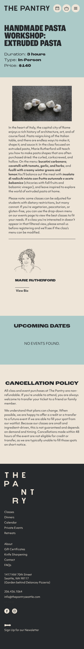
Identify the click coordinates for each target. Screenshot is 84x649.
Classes (9, 512)
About (8, 544)
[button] (76, 8)
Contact (9, 560)
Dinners (9, 517)
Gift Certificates (14, 549)
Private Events (13, 528)
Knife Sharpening (15, 554)
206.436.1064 (13, 591)
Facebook (6, 611)
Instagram (14, 611)
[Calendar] (57, 8)
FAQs (7, 565)
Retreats (9, 533)
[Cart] (66, 8)
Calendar (10, 522)
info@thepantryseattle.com (22, 597)
